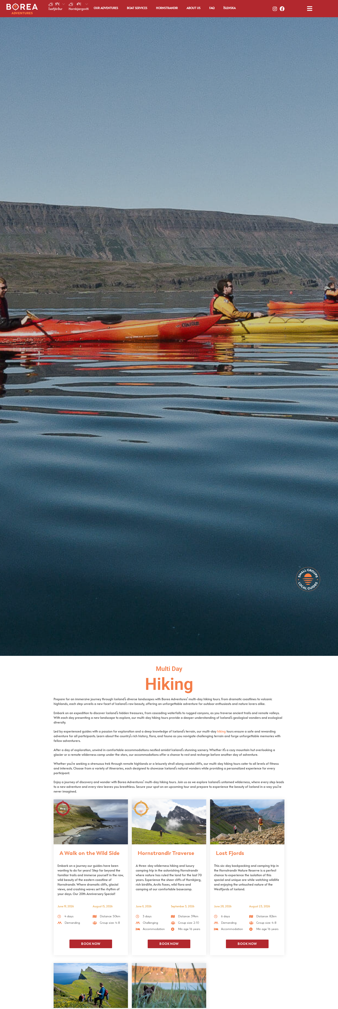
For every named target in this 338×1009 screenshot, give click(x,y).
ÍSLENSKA (229, 8)
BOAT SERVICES (137, 8)
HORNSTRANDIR (167, 8)
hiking (221, 731)
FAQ (212, 8)
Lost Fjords (230, 853)
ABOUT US (193, 8)
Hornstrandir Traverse (166, 853)
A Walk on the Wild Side (89, 853)
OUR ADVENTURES (106, 8)
